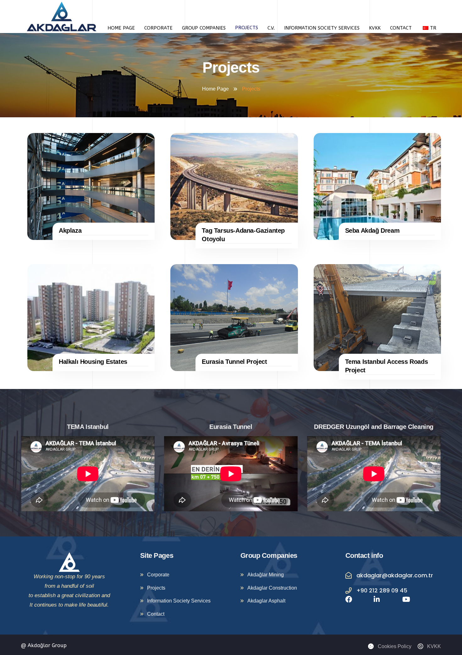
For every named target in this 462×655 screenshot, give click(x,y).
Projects (246, 28)
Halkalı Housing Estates (93, 361)
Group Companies (204, 28)
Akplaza (70, 230)
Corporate (158, 28)
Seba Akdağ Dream (372, 230)
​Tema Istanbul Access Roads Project (386, 366)
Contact (401, 28)
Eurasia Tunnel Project (234, 361)
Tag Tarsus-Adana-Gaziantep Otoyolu (243, 234)
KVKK (375, 28)
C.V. (271, 28)
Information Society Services (322, 28)
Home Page (121, 28)
